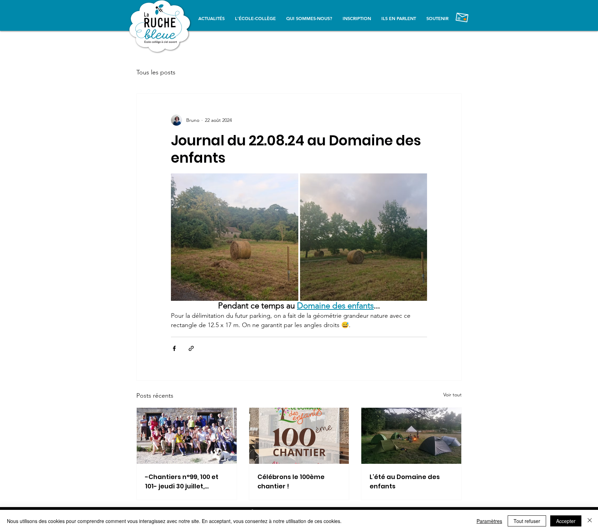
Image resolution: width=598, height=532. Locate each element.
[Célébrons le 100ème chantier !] (299, 436)
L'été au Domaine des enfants (405, 481)
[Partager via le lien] (191, 348)
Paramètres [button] (489, 520)
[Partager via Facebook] (174, 348)
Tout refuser (527, 520)
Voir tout (452, 394)
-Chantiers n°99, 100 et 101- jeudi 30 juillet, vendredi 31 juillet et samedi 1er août (181, 481)
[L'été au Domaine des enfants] (411, 436)
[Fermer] (590, 520)
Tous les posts (155, 72)
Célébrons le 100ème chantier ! (291, 481)
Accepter (566, 520)
